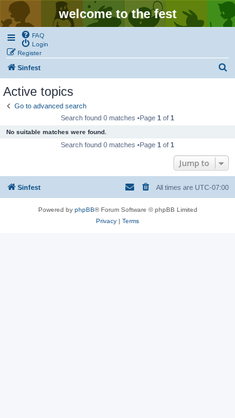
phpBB (85, 209)
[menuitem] (32, 34)
